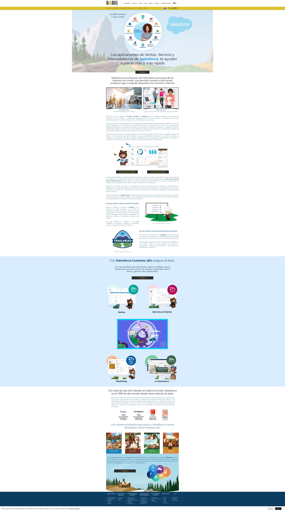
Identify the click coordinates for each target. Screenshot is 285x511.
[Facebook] (168, 8)
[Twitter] (173, 8)
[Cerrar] (283, 508)
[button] (124, 97)
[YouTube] (175, 8)
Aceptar (278, 508)
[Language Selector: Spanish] (175, 3)
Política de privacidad (74, 508)
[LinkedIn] (170, 8)
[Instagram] (177, 8)
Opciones (271, 508)
